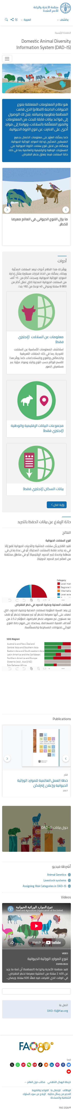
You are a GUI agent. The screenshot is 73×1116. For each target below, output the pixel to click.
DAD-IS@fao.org (57, 1010)
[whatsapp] (18, 1065)
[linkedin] (52, 1065)
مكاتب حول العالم (36, 1082)
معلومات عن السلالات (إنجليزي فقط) (41, 339)
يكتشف (64, 19)
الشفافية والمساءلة (60, 1097)
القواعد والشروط (40, 1090)
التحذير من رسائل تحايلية (59, 1094)
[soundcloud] (46, 1065)
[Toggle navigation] (7, 58)
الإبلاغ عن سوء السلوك (34, 1094)
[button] (7, 210)
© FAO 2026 (65, 1108)
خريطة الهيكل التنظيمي (59, 1082)
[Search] (5, 19)
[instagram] (57, 1065)
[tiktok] (40, 1065)
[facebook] (63, 1065)
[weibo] (23, 1065)
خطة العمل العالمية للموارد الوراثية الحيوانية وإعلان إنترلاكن (42, 783)
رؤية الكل (58, 504)
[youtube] (69, 1071)
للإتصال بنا (56, 1090)
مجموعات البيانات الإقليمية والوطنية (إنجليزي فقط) (37, 428)
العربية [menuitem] (27, 19)
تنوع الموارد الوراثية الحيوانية (47, 958)
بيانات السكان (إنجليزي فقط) (43, 488)
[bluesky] (69, 1065)
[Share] (10, 19)
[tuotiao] (35, 1065)
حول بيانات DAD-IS (54, 827)
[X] (12, 1065)
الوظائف (67, 1090)
